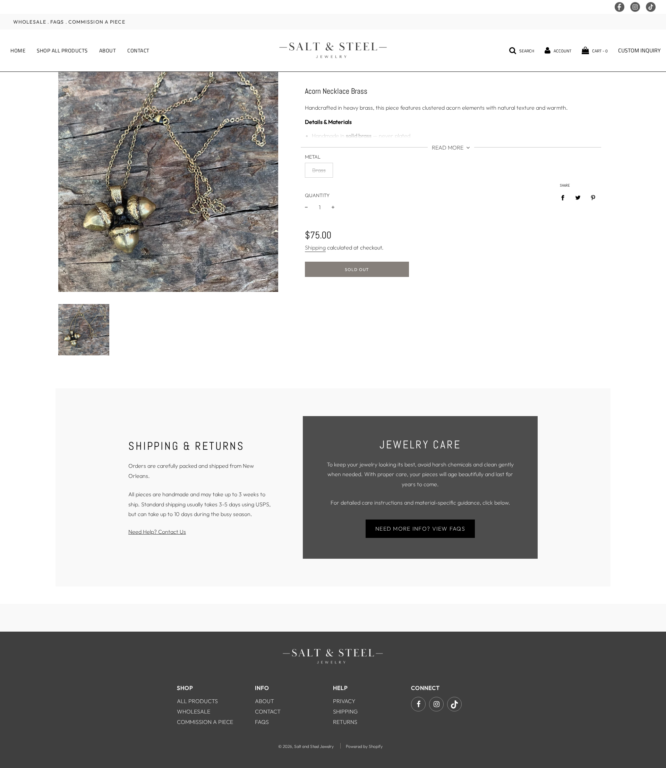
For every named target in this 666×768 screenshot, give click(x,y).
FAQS (262, 721)
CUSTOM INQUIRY (639, 50)
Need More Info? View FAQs (420, 528)
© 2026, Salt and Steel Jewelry (306, 746)
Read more (448, 147)
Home (17, 50)
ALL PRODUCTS (197, 701)
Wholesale (29, 21)
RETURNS (345, 721)
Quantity (317, 195)
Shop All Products (62, 50)
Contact (138, 50)
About (107, 50)
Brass (319, 170)
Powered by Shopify (364, 746)
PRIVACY (344, 701)
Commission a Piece (96, 21)
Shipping (315, 247)
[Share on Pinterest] (593, 197)
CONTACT (268, 711)
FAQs (57, 21)
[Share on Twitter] (578, 197)
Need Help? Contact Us (157, 531)
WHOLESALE (193, 711)
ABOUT (264, 701)
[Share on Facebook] (565, 197)
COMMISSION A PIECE (205, 721)
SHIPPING (345, 711)
